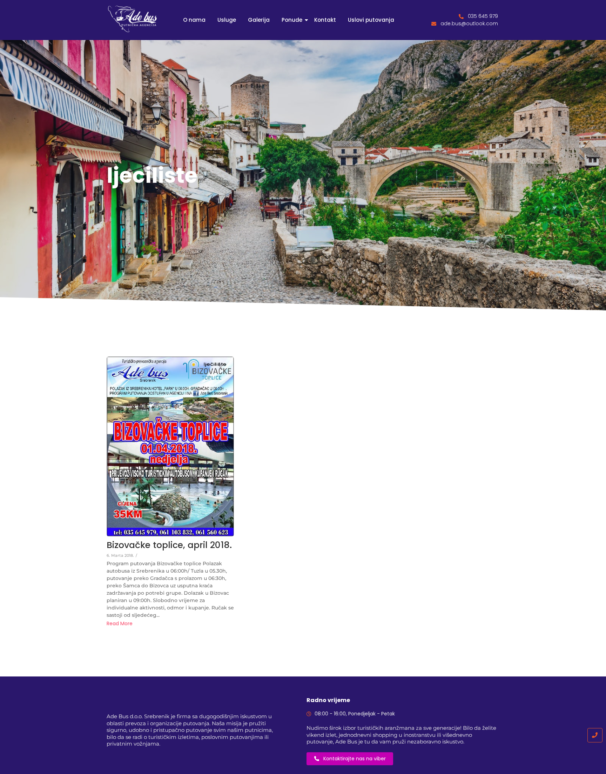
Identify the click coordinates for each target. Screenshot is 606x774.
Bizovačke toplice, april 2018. (169, 545)
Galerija (259, 20)
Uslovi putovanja (371, 20)
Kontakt (325, 20)
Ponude (292, 20)
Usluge (226, 20)
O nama (194, 20)
